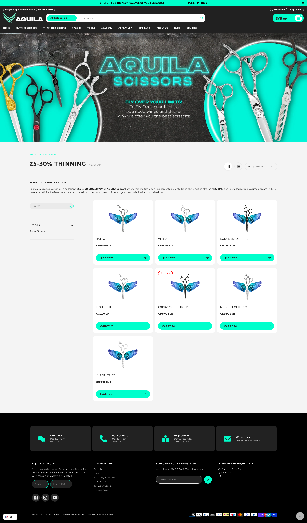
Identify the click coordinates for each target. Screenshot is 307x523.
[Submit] (208, 480)
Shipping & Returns (105, 477)
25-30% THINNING (49, 154)
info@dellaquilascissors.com (19, 9)
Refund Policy (102, 490)
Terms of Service (103, 485)
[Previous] (100, 3)
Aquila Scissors (38, 231)
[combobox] (52, 206)
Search (98, 469)
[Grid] (228, 166)
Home (33, 154)
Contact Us (100, 481)
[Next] (206, 3)
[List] (238, 166)
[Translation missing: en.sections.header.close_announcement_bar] (303, 3)
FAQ (96, 473)
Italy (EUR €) (296, 9)
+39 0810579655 (45, 9)
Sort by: (251, 166)
